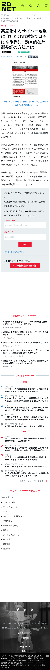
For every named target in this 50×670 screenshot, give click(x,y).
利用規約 (25, 638)
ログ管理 (6, 539)
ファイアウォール (10, 507)
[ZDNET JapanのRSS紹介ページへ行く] (32, 610)
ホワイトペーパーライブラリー (32, 481)
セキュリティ (35, 15)
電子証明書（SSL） (11, 525)
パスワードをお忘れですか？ (15, 252)
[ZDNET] (9, 5)
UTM (5, 512)
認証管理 (6, 549)
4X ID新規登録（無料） (25, 265)
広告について (25, 647)
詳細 (43, 665)
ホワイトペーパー (20, 15)
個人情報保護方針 (25, 633)
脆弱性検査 (7, 521)
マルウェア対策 (9, 502)
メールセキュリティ (11, 535)
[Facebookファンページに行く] (17, 610)
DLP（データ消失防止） (13, 516)
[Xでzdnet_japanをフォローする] (25, 610)
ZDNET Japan (6, 15)
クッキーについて (25, 642)
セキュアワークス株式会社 (10, 57)
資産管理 (6, 544)
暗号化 (5, 530)
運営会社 (25, 651)
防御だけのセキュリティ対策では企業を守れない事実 (25, 342)
